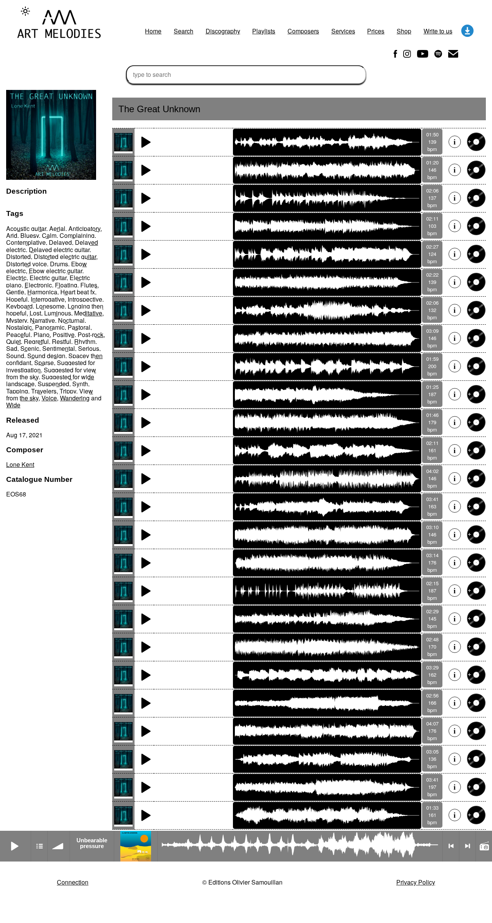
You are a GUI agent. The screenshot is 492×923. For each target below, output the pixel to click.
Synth (80, 383)
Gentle (15, 291)
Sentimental (58, 348)
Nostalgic (19, 327)
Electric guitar (48, 277)
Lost (35, 313)
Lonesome (50, 306)
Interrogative (48, 299)
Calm (49, 235)
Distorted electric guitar (65, 256)
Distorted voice (26, 263)
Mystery (16, 320)
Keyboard (19, 306)
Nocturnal (71, 320)
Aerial (57, 228)
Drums (59, 263)
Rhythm (84, 341)
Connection (72, 882)
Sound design (46, 355)
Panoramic (50, 327)
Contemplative (26, 242)
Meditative (88, 313)
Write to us (438, 31)
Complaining (77, 235)
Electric (16, 277)
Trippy (68, 391)
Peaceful (18, 334)
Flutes (88, 285)
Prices (375, 31)
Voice (49, 397)
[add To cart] (476, 142)
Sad (11, 348)
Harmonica (42, 291)
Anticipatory (84, 228)
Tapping (17, 391)
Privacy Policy (415, 882)
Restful (61, 341)
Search (183, 31)
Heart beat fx (77, 291)
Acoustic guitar (26, 228)
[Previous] (451, 846)
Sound (15, 355)
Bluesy (29, 235)
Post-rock (90, 334)
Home (153, 31)
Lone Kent (20, 464)
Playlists (263, 31)
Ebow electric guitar (55, 270)
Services (343, 31)
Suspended (53, 383)
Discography (223, 31)
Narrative (42, 320)
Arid (11, 235)
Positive (64, 334)
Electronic (38, 285)
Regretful (36, 341)
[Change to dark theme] (25, 11)
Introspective (85, 299)
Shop (404, 31)
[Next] (467, 846)
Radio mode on (484, 846)
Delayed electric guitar (59, 249)
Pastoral (79, 327)
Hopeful (17, 299)
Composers (303, 31)
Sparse (44, 362)
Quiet (13, 341)
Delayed (60, 242)
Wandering (75, 397)
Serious (88, 348)
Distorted (18, 256)
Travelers (44, 391)
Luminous (57, 313)
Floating (66, 285)
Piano (41, 334)
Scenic (29, 348)
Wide (13, 404)
